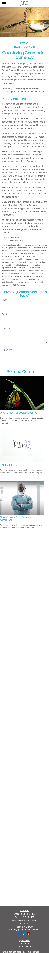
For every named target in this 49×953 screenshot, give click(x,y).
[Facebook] (20, 933)
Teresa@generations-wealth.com (24, 929)
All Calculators (24, 946)
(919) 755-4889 (28, 914)
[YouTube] (28, 933)
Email (4, 314)
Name (4, 300)
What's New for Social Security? (18, 412)
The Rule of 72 (8, 465)
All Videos (24, 943)
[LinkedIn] (24, 933)
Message (6, 328)
